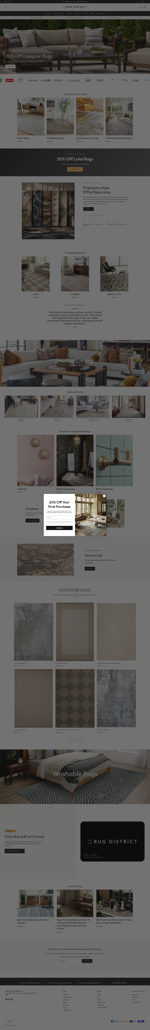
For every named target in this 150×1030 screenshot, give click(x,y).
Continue (59, 528)
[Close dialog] (104, 496)
